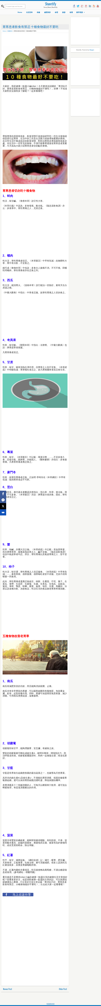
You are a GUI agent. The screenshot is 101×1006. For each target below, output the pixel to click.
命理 (56, 12)
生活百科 (29, 12)
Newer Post (7, 989)
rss (94, 6)
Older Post (63, 989)
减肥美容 (47, 12)
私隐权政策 (51, 1004)
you (98, 6)
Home (20, 12)
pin (86, 6)
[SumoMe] (3, 512)
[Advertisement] (47, 39)
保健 (38, 12)
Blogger (92, 50)
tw (78, 6)
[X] (3, 506)
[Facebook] (3, 494)
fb (74, 6)
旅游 (63, 12)
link (90, 6)
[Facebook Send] (3, 500)
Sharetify (50, 4)
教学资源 (79, 12)
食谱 (71, 12)
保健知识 (9, 31)
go (82, 6)
